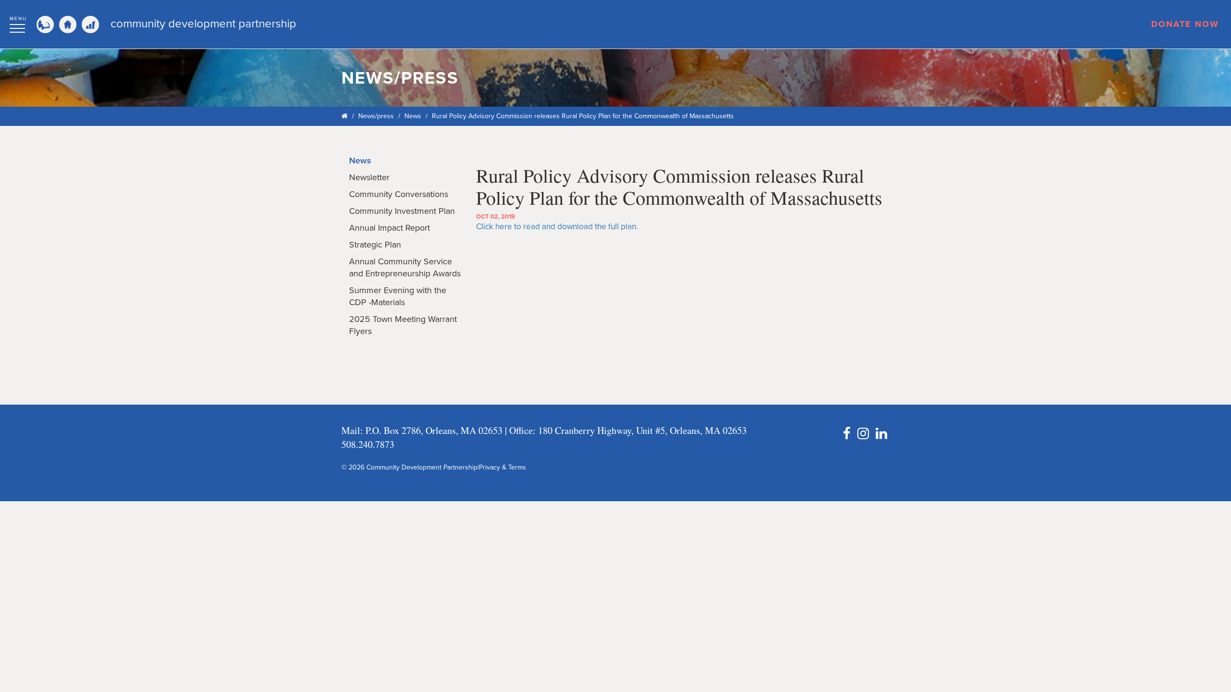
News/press (376, 116)
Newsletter (369, 177)
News (412, 116)
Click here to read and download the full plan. (557, 227)
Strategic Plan (375, 244)
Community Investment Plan (402, 211)
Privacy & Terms (502, 467)
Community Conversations (398, 194)
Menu (18, 19)
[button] (18, 23)
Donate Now (1185, 24)
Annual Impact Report (389, 227)
